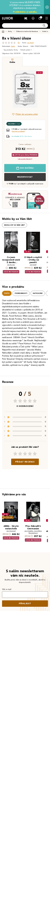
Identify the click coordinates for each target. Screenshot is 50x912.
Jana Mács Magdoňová (35, 532)
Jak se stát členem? (25, 159)
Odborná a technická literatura (27, 31)
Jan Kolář (30, 43)
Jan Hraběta (28, 531)
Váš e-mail (6, 589)
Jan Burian (11, 265)
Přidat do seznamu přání (27, 114)
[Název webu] (7, 18)
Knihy (10, 31)
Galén (13, 46)
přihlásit (25, 603)
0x (19, 43)
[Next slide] (41, 89)
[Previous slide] (8, 89)
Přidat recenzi (25, 462)
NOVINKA (6, 520)
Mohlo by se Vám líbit (14, 225)
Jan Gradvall (11, 531)
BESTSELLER (7, 517)
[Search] (44, 25)
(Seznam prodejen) (18, 131)
